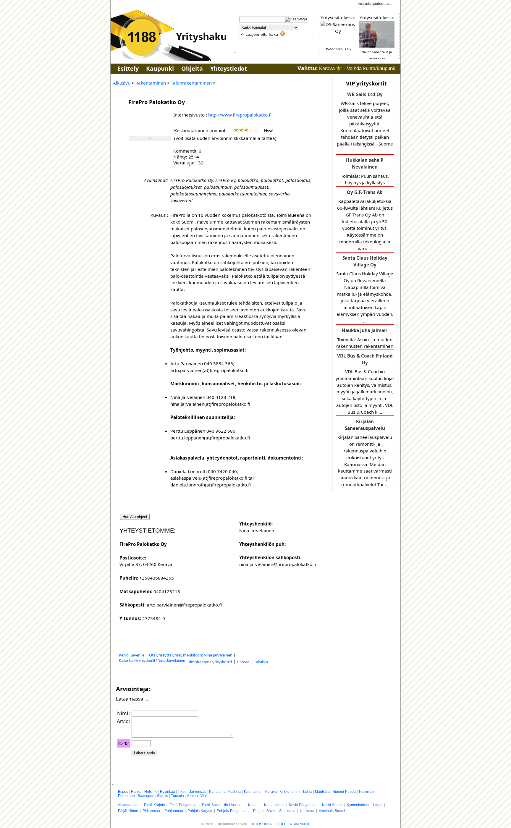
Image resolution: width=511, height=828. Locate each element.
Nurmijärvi (367, 792)
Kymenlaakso (358, 805)
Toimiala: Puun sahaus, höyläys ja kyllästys (365, 171)
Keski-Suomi (332, 805)
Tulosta (243, 661)
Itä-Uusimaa (234, 805)
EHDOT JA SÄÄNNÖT (292, 824)
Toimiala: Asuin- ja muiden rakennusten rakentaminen (364, 338)
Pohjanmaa (173, 811)
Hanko (136, 792)
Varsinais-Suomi (332, 811)
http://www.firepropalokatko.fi (239, 115)
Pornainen (126, 796)
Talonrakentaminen (191, 83)
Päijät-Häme (128, 811)
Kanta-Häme (274, 805)
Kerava (271, 792)
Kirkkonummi (289, 792)
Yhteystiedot (228, 68)
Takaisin (261, 661)
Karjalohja (217, 792)
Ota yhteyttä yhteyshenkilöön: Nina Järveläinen (190, 655)
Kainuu (254, 805)
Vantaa (192, 796)
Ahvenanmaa (129, 805)
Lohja (307, 792)
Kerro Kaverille (132, 655)
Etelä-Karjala (154, 805)
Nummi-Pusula (344, 792)
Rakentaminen (150, 83)
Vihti (204, 796)
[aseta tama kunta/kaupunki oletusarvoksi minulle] (339, 68)
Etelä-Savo (211, 805)
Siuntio (162, 796)
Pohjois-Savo (264, 811)
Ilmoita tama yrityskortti (211, 661)
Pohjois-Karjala (199, 811)
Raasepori (146, 796)
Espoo (123, 792)
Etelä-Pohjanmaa (183, 805)
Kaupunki (160, 68)
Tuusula (177, 796)
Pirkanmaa (151, 811)
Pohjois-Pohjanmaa (233, 811)
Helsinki (150, 792)
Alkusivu (121, 83)
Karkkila (234, 792)
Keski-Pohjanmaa (303, 805)
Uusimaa (307, 811)
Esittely (128, 68)
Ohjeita (192, 68)
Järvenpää (197, 792)
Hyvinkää (167, 792)
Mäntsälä (322, 792)
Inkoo (182, 792)
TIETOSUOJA (261, 824)
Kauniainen (253, 792)
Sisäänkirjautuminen (375, 3)
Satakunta (287, 811)
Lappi (377, 805)
